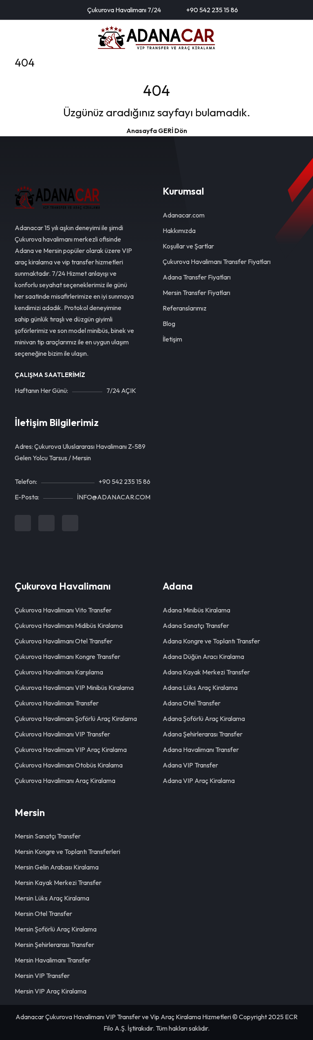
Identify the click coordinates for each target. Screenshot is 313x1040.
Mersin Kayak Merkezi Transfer (58, 882)
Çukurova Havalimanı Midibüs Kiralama (69, 625)
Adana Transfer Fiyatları (197, 277)
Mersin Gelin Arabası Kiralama (57, 867)
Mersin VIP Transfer (42, 975)
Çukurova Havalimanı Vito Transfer (63, 610)
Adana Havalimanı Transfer (201, 749)
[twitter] (46, 523)
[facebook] (23, 523)
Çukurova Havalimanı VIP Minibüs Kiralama (74, 687)
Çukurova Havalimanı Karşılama (59, 672)
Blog (169, 323)
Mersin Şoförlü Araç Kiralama (56, 929)
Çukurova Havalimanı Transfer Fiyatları (217, 261)
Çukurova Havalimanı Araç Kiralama (65, 780)
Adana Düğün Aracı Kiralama (203, 656)
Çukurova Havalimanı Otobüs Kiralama (69, 765)
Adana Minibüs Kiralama (196, 610)
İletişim (172, 339)
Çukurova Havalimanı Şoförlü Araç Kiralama (76, 718)
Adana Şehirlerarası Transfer (202, 734)
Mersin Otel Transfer (43, 913)
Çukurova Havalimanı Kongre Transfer (67, 656)
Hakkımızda (179, 230)
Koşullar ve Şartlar (188, 246)
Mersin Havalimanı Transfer (52, 960)
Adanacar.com (184, 215)
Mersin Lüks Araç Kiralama (52, 898)
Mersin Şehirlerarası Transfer (54, 944)
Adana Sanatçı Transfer (196, 625)
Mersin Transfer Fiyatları (196, 292)
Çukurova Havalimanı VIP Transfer (62, 734)
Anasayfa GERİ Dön (156, 130)
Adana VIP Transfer (190, 765)
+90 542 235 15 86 (211, 10)
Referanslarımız (185, 308)
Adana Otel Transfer (191, 703)
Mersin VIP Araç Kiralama (50, 991)
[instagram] (70, 523)
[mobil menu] (18, 38)
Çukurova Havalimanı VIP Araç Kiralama (71, 749)
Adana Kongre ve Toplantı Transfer (211, 641)
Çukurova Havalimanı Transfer (57, 703)
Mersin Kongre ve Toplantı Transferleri (67, 851)
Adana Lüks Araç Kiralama (200, 687)
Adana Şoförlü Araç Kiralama (204, 718)
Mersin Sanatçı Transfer (48, 836)
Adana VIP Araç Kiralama (199, 780)
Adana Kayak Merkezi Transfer (206, 672)
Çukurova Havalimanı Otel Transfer (63, 641)
